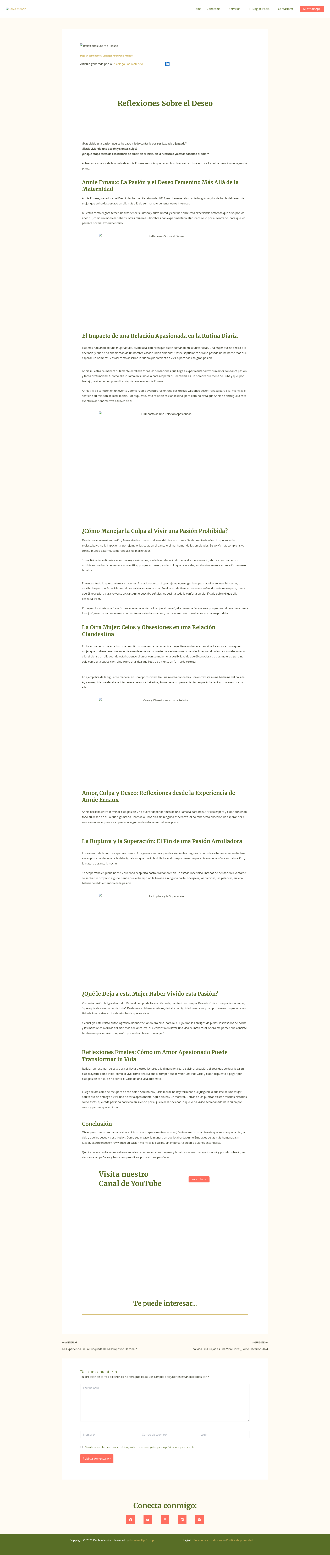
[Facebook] (130, 1519)
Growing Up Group (141, 1540)
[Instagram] (165, 1519)
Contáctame (286, 9)
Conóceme (213, 9)
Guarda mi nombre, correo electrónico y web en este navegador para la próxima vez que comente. (140, 1447)
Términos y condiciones (208, 1540)
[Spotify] (199, 1519)
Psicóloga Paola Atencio (127, 64)
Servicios (234, 9)
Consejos (107, 55)
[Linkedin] (182, 1519)
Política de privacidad (239, 1540)
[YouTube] (148, 1519)
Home (197, 9)
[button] (312, 9)
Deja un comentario (90, 55)
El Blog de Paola (259, 9)
